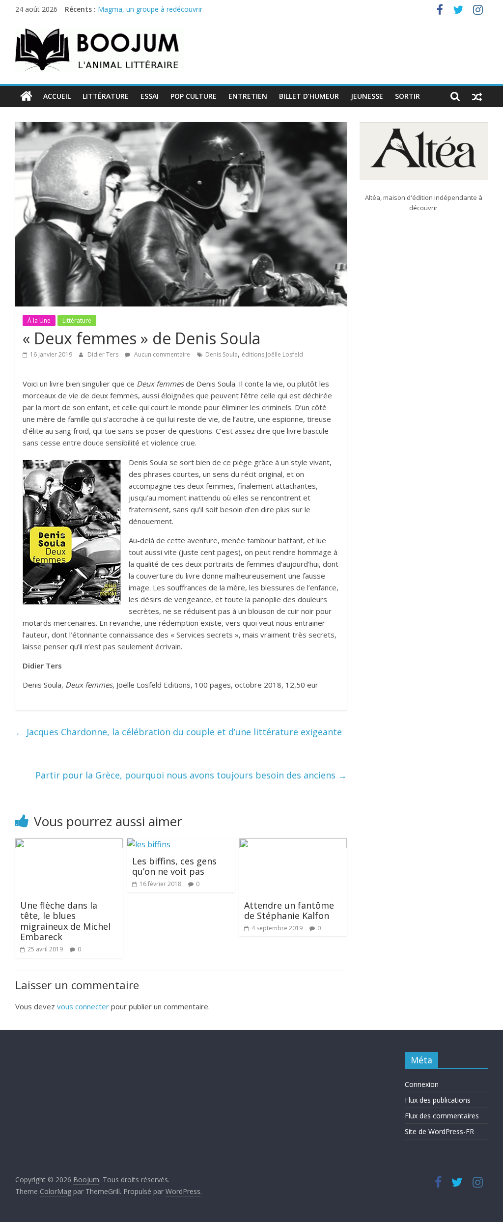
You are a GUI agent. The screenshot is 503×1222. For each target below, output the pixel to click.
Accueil (57, 96)
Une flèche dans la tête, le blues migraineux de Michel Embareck (65, 921)
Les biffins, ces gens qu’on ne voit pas (174, 866)
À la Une (39, 320)
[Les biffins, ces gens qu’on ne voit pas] (148, 844)
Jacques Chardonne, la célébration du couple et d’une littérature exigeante (178, 732)
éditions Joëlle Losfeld (272, 354)
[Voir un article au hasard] (477, 96)
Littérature (106, 96)
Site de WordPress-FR (439, 1131)
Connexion (422, 1084)
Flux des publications (438, 1100)
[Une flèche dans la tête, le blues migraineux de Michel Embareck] (69, 844)
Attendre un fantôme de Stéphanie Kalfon (289, 910)
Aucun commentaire (161, 354)
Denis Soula (221, 354)
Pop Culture (193, 96)
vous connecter (83, 1006)
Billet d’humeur (309, 96)
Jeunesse (367, 96)
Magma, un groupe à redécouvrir (150, 9)
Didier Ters (103, 354)
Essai (149, 96)
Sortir (407, 96)
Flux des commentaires (442, 1115)
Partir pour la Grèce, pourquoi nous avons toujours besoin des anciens (191, 775)
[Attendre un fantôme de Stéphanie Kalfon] (293, 844)
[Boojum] (26, 96)
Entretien (247, 96)
